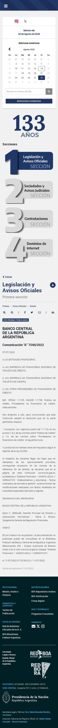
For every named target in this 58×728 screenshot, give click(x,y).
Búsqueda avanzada (29, 101)
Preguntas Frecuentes (42, 613)
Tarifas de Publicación (8, 611)
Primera (5, 306)
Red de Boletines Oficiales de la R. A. (12, 628)
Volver (8, 277)
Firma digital (37, 600)
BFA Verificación (39, 596)
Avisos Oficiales (19, 306)
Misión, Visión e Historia (10, 593)
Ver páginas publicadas (15, 320)
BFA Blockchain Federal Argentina (11, 636)
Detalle (33, 306)
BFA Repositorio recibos (43, 591)
